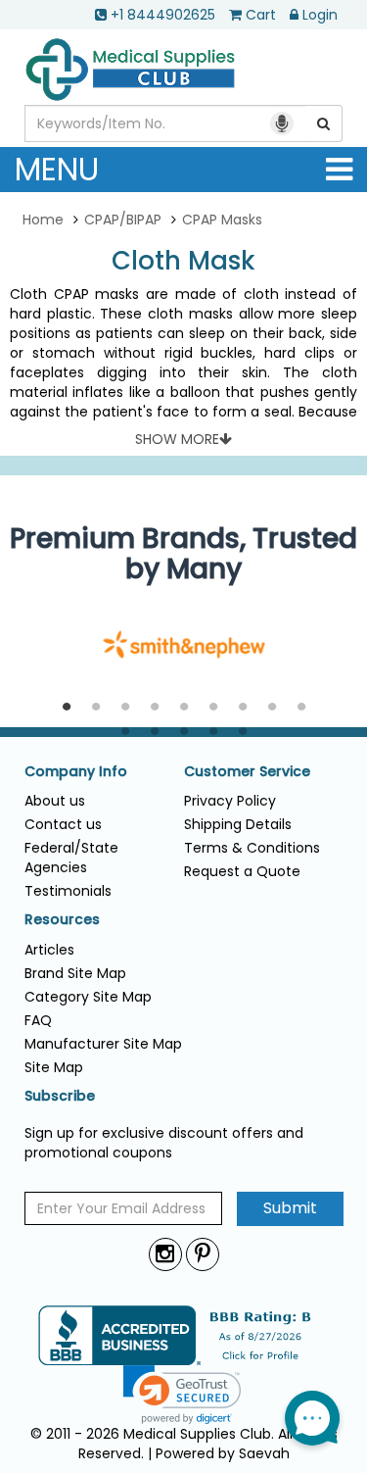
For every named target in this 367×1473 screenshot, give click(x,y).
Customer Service (247, 771)
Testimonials (68, 891)
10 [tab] (125, 732)
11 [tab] (154, 732)
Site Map (53, 1067)
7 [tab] (242, 707)
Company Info (75, 771)
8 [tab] (272, 707)
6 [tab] (213, 707)
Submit (290, 1208)
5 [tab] (184, 707)
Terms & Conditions (252, 848)
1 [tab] (66, 707)
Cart (261, 15)
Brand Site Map (75, 973)
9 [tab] (301, 707)
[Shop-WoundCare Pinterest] (202, 1254)
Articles (49, 949)
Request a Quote (242, 871)
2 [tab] (96, 707)
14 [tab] (242, 732)
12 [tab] (184, 732)
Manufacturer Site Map (103, 1044)
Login (320, 15)
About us (54, 800)
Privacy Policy (230, 800)
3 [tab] (125, 707)
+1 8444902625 (163, 15)
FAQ (38, 1020)
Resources (62, 919)
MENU (57, 169)
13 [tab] (213, 732)
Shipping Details (238, 824)
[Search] (324, 123)
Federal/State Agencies (71, 857)
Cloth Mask (183, 261)
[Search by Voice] (282, 123)
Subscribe (59, 1096)
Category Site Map (88, 997)
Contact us (63, 824)
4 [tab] (154, 707)
